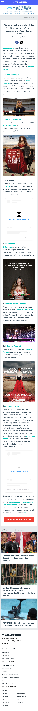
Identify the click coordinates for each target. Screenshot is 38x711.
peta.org (4, 694)
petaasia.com (5, 702)
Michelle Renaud (13, 346)
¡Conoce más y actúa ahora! (19, 519)
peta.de (4, 699)
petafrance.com (21, 696)
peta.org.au (5, 705)
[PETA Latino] (20, 2)
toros (26, 513)
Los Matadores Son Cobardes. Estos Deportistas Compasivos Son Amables (18, 558)
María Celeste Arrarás (15, 303)
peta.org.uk (5, 696)
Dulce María (11, 243)
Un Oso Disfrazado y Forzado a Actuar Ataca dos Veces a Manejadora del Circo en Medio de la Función (19, 592)
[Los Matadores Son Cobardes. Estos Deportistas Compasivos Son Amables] (19, 542)
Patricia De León (13, 119)
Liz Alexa (6, 186)
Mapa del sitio (6, 655)
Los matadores (8, 48)
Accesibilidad (6, 652)
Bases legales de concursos (10, 675)
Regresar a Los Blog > (30, 17)
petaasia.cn (20, 702)
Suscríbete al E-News (8, 658)
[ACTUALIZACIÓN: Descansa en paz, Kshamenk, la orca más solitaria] (19, 609)
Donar (3, 680)
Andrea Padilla (12, 406)
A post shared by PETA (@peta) (19, 237)
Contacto (4, 672)
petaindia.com (21, 694)
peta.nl (19, 699)
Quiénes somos (6, 669)
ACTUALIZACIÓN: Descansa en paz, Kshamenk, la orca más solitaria (18, 624)
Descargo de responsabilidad (10, 677)
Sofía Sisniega (12, 74)
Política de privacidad (8, 683)
